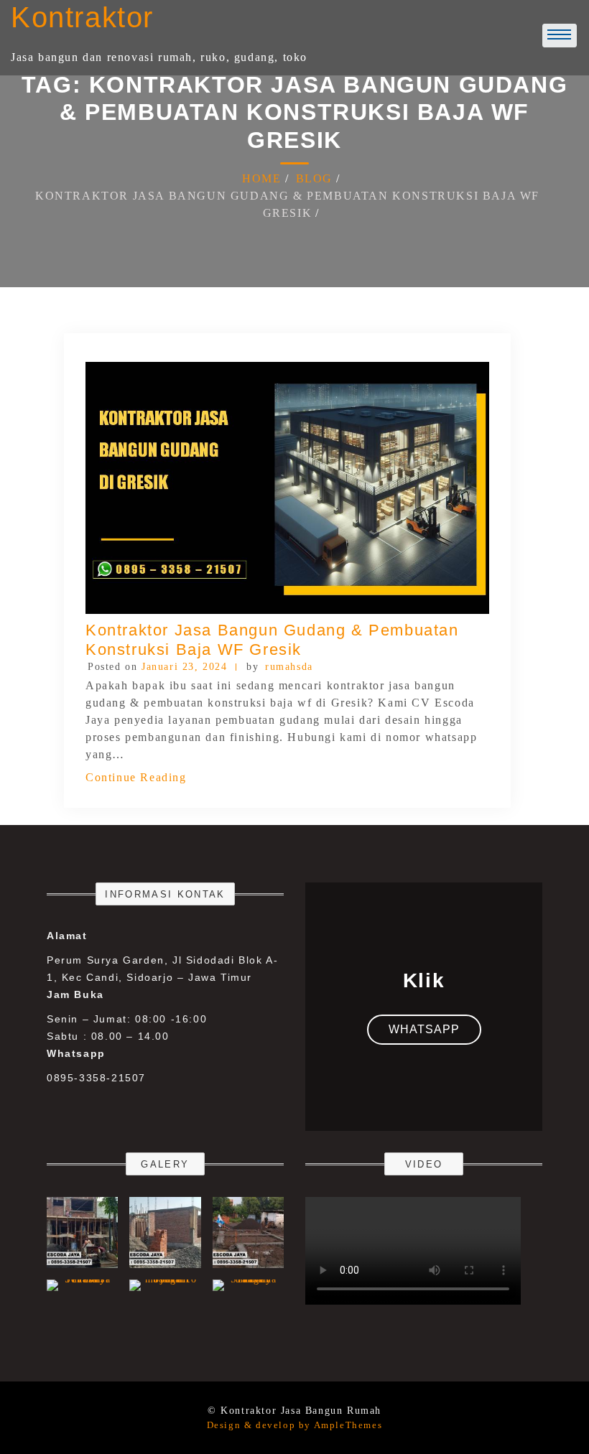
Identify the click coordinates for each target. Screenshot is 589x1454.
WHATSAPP (424, 1029)
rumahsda (289, 666)
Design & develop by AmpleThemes (295, 1425)
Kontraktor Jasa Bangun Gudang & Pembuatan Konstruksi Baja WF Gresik (272, 639)
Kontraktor (82, 17)
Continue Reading (136, 777)
